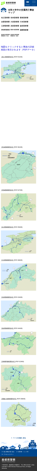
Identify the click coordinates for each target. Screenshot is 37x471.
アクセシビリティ (9, 454)
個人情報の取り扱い (9, 451)
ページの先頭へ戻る (19, 438)
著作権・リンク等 (23, 451)
